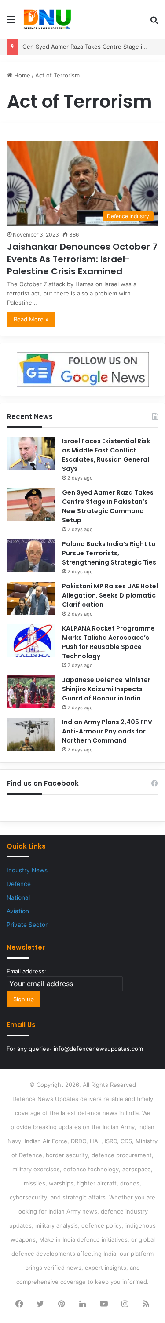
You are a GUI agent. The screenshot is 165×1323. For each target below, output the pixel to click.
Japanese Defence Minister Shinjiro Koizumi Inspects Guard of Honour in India (106, 689)
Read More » (31, 319)
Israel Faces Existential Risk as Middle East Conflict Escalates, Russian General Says (106, 455)
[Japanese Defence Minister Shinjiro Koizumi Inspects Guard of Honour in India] (31, 691)
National (18, 897)
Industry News (27, 870)
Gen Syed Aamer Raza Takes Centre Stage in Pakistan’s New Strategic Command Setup (108, 506)
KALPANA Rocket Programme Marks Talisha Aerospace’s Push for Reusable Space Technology (108, 642)
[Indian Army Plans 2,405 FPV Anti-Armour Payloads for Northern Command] (31, 734)
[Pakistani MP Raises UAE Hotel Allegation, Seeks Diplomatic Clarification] (31, 598)
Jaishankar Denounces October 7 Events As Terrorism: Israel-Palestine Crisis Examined (82, 259)
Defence (19, 883)
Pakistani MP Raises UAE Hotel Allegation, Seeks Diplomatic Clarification (110, 595)
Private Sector (27, 924)
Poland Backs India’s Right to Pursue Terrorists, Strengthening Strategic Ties (109, 553)
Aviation (18, 911)
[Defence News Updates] (47, 19)
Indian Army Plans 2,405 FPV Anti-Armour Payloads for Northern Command (107, 731)
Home (21, 75)
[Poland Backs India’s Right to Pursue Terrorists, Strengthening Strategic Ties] (31, 555)
